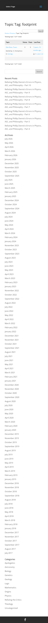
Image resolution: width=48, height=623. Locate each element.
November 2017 (12, 536)
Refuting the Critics (13, 600)
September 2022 (12, 299)
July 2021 (8, 356)
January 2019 (10, 479)
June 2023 (9, 266)
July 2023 (8, 262)
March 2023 (10, 278)
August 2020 (10, 401)
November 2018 (12, 487)
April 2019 (9, 467)
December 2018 (12, 483)
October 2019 (11, 442)
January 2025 (10, 196)
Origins (8, 591)
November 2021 (12, 340)
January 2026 (10, 159)
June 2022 (9, 311)
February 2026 (11, 155)
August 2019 (10, 450)
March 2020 (10, 422)
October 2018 (11, 491)
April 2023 (9, 274)
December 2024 (12, 200)
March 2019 (10, 471)
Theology (9, 604)
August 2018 (10, 499)
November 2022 (12, 290)
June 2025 (9, 184)
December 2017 (12, 532)
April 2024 (9, 229)
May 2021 (9, 364)
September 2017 (12, 545)
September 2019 (12, 446)
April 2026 (9, 147)
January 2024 (10, 241)
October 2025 (11, 171)
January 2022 (10, 331)
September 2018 (12, 495)
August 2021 (10, 352)
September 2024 (12, 208)
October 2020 (11, 393)
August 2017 (10, 549)
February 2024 (11, 237)
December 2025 (12, 163)
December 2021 (12, 335)
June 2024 (9, 221)
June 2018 (9, 508)
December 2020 (12, 385)
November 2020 (12, 389)
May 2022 (9, 315)
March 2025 (10, 188)
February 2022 (11, 327)
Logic (7, 583)
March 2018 (10, 520)
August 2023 (10, 258)
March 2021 (10, 372)
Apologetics (10, 563)
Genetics (8, 575)
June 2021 (9, 360)
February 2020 (11, 426)
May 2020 (9, 413)
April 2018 (9, 516)
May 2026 (9, 143)
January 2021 (10, 381)
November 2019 (12, 438)
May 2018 (9, 512)
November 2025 (12, 167)
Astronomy (10, 567)
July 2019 (8, 454)
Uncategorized (11, 608)
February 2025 (11, 192)
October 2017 (11, 540)
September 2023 (12, 253)
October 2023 (11, 249)
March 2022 (10, 323)
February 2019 (11, 475)
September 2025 (12, 176)
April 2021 (9, 368)
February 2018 (11, 524)
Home (7, 33)
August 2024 (10, 212)
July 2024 (8, 217)
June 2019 (9, 458)
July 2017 (8, 553)
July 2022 (8, 307)
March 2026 (10, 151)
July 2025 (8, 180)
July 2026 (8, 139)
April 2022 (9, 319)
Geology (10, 54)
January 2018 (10, 528)
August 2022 (10, 303)
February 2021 (11, 376)
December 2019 (12, 434)
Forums (12, 33)
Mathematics (10, 587)
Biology (8, 571)
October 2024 (11, 204)
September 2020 (12, 397)
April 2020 (9, 417)
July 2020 (8, 405)
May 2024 (9, 225)
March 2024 (10, 233)
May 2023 (9, 270)
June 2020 (9, 409)
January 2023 (10, 286)
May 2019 (9, 463)
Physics (8, 595)
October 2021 (11, 344)
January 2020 (10, 430)
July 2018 (8, 504)
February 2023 (11, 282)
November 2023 (12, 245)
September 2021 (12, 348)
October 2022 (11, 294)
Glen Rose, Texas (11, 47)
